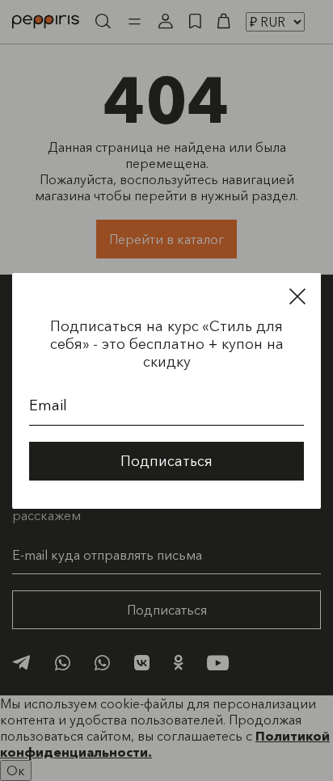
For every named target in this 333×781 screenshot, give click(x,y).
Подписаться (166, 461)
